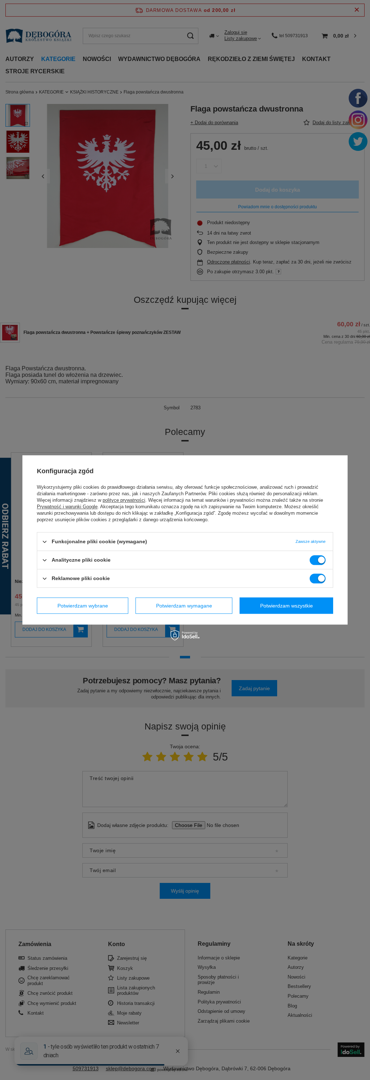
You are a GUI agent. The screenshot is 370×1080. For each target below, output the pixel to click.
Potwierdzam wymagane (184, 606)
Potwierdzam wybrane (82, 606)
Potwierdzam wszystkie (286, 606)
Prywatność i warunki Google (67, 506)
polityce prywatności (124, 500)
